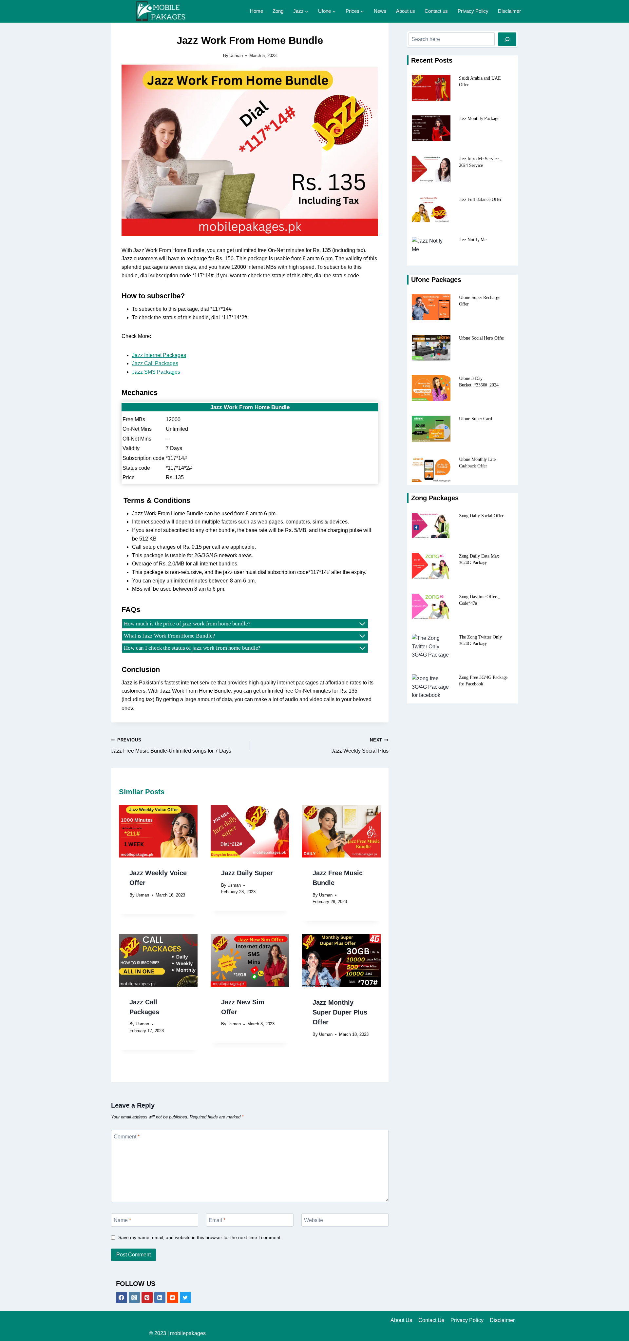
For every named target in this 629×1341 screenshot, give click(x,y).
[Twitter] (185, 1297)
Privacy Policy (473, 11)
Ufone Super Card (475, 418)
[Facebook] (121, 1297)
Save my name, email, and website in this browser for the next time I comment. (200, 1237)
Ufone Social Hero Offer (482, 338)
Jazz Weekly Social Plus (360, 746)
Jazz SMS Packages (156, 372)
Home (256, 11)
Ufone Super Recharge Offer (479, 300)
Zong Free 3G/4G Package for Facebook (483, 680)
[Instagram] (134, 1297)
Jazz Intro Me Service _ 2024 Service (480, 162)
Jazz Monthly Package (479, 118)
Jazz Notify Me (473, 239)
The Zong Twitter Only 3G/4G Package (480, 640)
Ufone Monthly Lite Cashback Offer (477, 462)
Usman (236, 55)
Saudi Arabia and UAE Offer (480, 81)
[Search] (507, 39)
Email (217, 1220)
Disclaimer (509, 11)
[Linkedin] (159, 1297)
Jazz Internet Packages (159, 355)
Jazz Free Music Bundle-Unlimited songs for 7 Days (171, 746)
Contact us (436, 11)
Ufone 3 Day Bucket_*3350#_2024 (479, 381)
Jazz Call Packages (155, 363)
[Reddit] (172, 1297)
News (380, 11)
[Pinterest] (147, 1297)
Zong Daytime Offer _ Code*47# (479, 600)
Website (313, 1220)
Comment (127, 1136)
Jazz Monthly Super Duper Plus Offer (340, 1012)
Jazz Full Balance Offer (480, 199)
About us (405, 11)
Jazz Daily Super (247, 873)
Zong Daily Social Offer (481, 515)
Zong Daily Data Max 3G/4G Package (479, 559)
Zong (278, 11)
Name (122, 1220)
